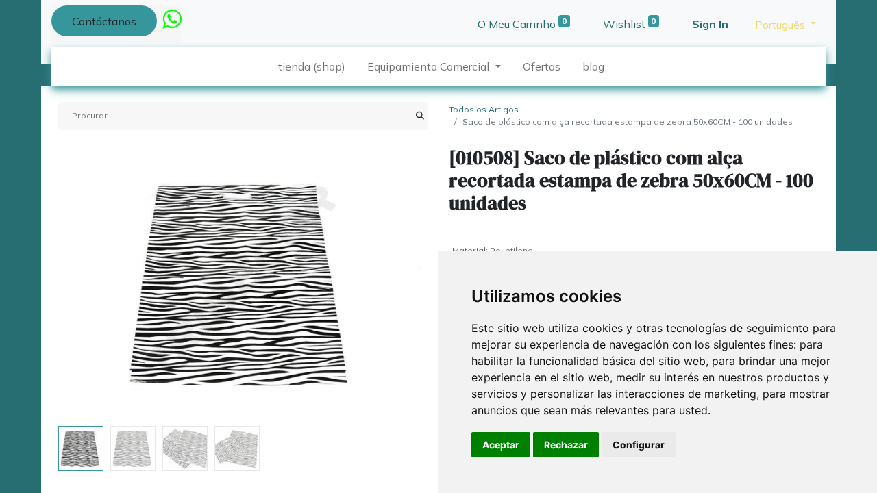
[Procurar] (420, 115)
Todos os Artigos (484, 109)
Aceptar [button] (500, 445)
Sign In (710, 24)
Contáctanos (104, 21)
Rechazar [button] (566, 445)
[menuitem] (311, 66)
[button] (86, 283)
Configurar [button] (639, 445)
